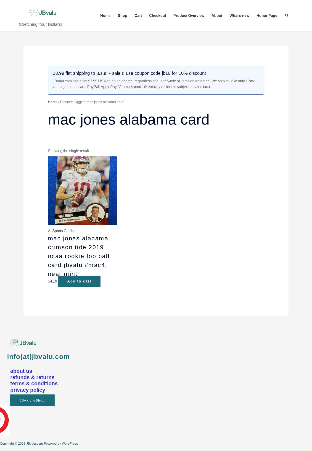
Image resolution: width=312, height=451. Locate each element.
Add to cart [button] (79, 281)
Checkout (157, 16)
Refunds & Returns (32, 377)
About (217, 16)
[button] (287, 15)
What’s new (239, 16)
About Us (21, 371)
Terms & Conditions (34, 383)
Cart (138, 16)
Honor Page (266, 16)
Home (105, 16)
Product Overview (188, 16)
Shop (122, 16)
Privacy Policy (27, 390)
